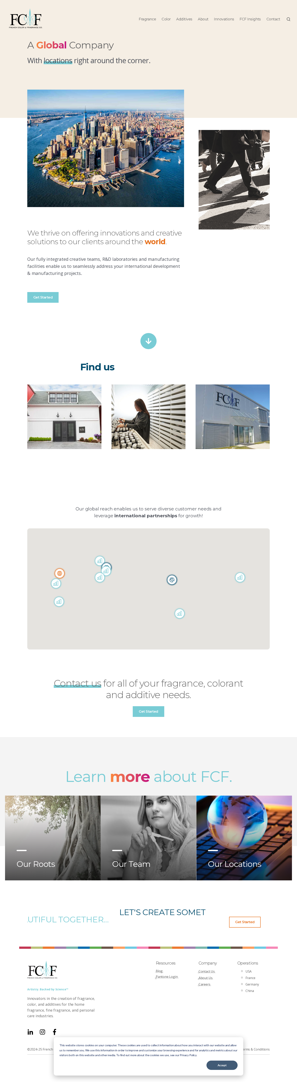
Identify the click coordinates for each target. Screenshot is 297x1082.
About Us (206, 978)
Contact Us (207, 971)
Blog (159, 971)
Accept (222, 1065)
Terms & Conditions (255, 1049)
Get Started (43, 297)
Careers (204, 984)
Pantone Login (167, 976)
